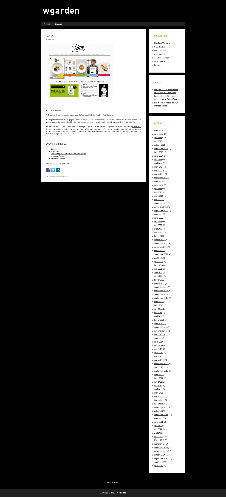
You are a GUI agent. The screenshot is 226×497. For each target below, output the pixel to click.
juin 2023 (158, 189)
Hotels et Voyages (162, 43)
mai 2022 (158, 225)
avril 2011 (158, 433)
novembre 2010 (161, 451)
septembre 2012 (161, 371)
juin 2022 (158, 221)
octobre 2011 (159, 411)
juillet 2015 (158, 305)
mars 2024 (158, 167)
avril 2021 (158, 272)
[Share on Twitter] (53, 170)
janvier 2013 (159, 360)
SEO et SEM (159, 47)
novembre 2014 (161, 331)
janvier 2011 (159, 444)
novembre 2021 (161, 247)
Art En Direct (55, 151)
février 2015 (159, 320)
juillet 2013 (158, 353)
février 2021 (159, 280)
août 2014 (158, 338)
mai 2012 (158, 385)
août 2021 (158, 258)
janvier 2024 (159, 174)
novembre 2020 (161, 291)
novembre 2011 (160, 407)
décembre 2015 (161, 294)
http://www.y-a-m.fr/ (56, 110)
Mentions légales (113, 482)
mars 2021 (158, 276)
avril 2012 (158, 389)
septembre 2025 (161, 148)
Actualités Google (161, 58)
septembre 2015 (161, 298)
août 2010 (158, 462)
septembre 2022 (161, 210)
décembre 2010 (161, 447)
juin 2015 (158, 309)
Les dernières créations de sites (58, 176)
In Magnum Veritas (57, 156)
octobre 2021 (159, 250)
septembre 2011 (161, 414)
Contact (58, 24)
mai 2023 (158, 192)
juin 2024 (158, 159)
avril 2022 (158, 229)
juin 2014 (158, 345)
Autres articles (160, 54)
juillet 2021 (158, 261)
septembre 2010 (161, 458)
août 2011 (158, 418)
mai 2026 (158, 141)
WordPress (121, 493)
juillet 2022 (158, 218)
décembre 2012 (161, 363)
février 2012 (159, 396)
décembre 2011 (160, 404)
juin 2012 (158, 382)
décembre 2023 (161, 178)
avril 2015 (158, 316)
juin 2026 (158, 137)
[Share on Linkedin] (58, 170)
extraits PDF (136, 127)
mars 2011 (158, 436)
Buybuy (53, 149)
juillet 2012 (158, 378)
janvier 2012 (159, 400)
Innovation (158, 65)
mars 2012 (158, 393)
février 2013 (159, 356)
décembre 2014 (161, 327)
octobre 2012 (159, 367)
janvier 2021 (159, 283)
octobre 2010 (159, 455)
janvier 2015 (159, 323)
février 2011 (159, 440)
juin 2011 (158, 425)
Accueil (47, 24)
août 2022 (158, 214)
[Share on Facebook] (48, 170)
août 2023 (158, 181)
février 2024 (159, 170)
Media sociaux (160, 50)
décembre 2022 (161, 203)
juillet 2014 (158, 342)
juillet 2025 (158, 152)
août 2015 (158, 301)
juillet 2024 (158, 156)
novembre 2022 (161, 207)
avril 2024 (158, 163)
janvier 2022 (159, 240)
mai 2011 (158, 429)
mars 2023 (158, 196)
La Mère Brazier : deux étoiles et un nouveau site (68, 154)
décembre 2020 (161, 287)
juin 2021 (158, 265)
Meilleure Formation (58, 158)
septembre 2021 (161, 254)
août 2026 (158, 130)
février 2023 (159, 199)
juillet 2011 (158, 422)
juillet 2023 (158, 185)
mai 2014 (158, 349)
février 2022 (159, 236)
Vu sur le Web (160, 61)
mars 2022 (158, 232)
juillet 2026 (158, 134)
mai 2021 (158, 269)
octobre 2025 (159, 145)
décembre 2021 (161, 243)
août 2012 (158, 374)
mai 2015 (158, 312)
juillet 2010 (158, 466)
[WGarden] (62, 16)
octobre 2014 (159, 334)
